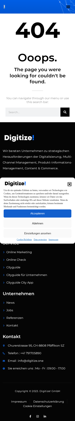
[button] (69, 184)
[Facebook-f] (30, 416)
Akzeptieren (37, 213)
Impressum (53, 239)
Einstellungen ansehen (37, 233)
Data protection (40, 239)
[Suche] (65, 112)
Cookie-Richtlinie (24, 239)
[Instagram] (37, 416)
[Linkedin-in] (45, 416)
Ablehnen (37, 223)
